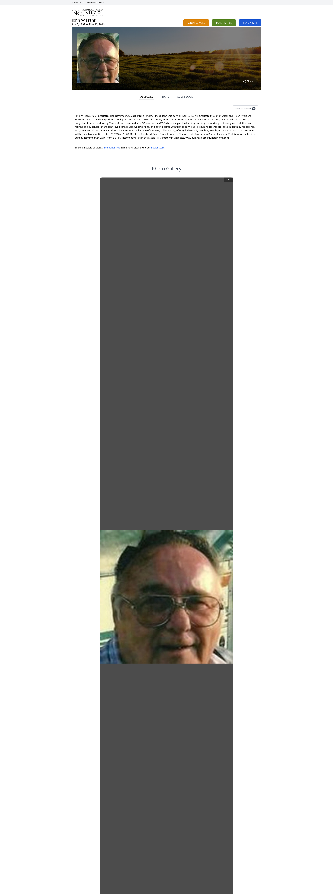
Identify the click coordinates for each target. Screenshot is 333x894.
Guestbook (185, 96)
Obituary (146, 96)
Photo (165, 96)
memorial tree (112, 147)
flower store (157, 147)
